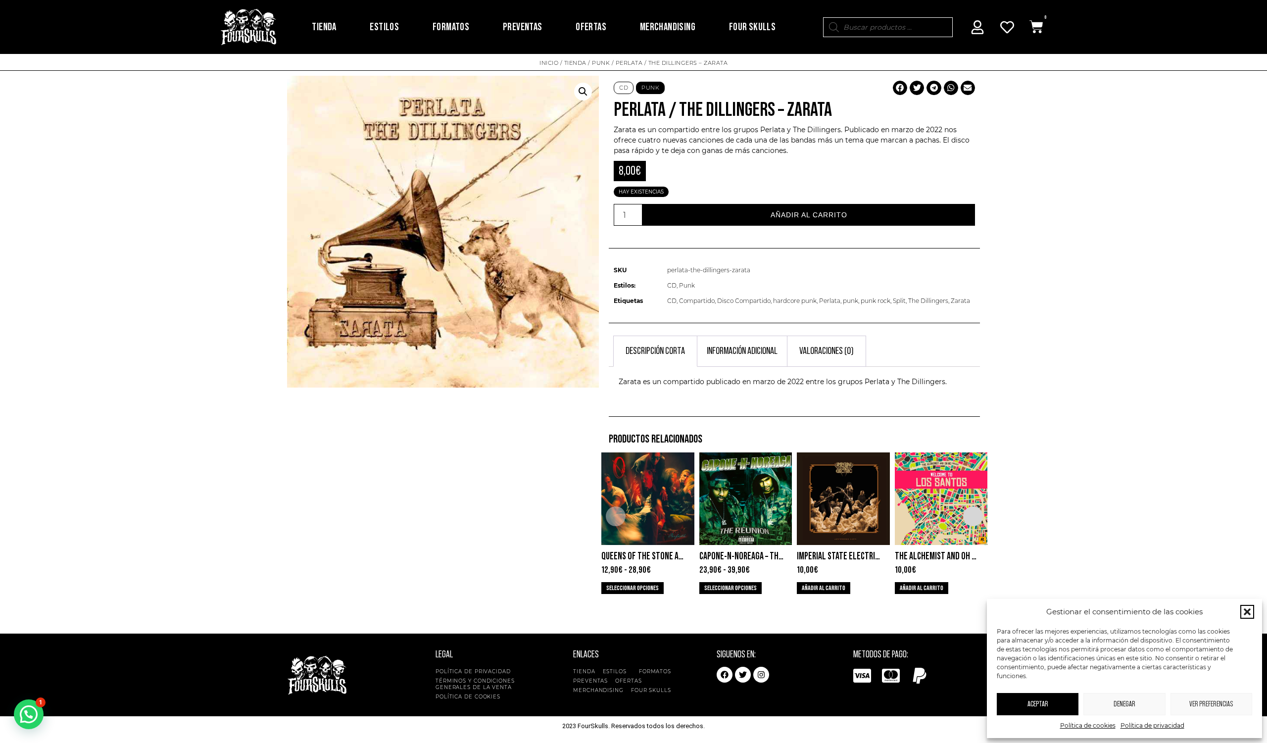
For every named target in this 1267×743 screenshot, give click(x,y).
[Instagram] (761, 675)
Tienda (324, 27)
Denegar (1124, 704)
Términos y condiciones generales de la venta (475, 684)
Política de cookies (1088, 725)
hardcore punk (795, 300)
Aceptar (1037, 704)
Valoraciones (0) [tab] (826, 351)
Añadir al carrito (809, 215)
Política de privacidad (1152, 725)
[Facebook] (724, 675)
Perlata (829, 300)
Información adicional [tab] (742, 351)
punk (850, 300)
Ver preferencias (1211, 704)
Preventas (522, 27)
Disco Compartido (744, 300)
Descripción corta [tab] (655, 351)
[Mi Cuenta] (977, 27)
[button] (1247, 612)
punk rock (875, 300)
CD (623, 87)
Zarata (960, 300)
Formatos (451, 27)
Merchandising (667, 27)
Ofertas (591, 27)
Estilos (384, 27)
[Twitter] (743, 675)
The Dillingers (928, 300)
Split (899, 300)
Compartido (697, 300)
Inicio (548, 62)
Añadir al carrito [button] (823, 588)
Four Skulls (752, 27)
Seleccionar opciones (632, 588)
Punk (601, 62)
